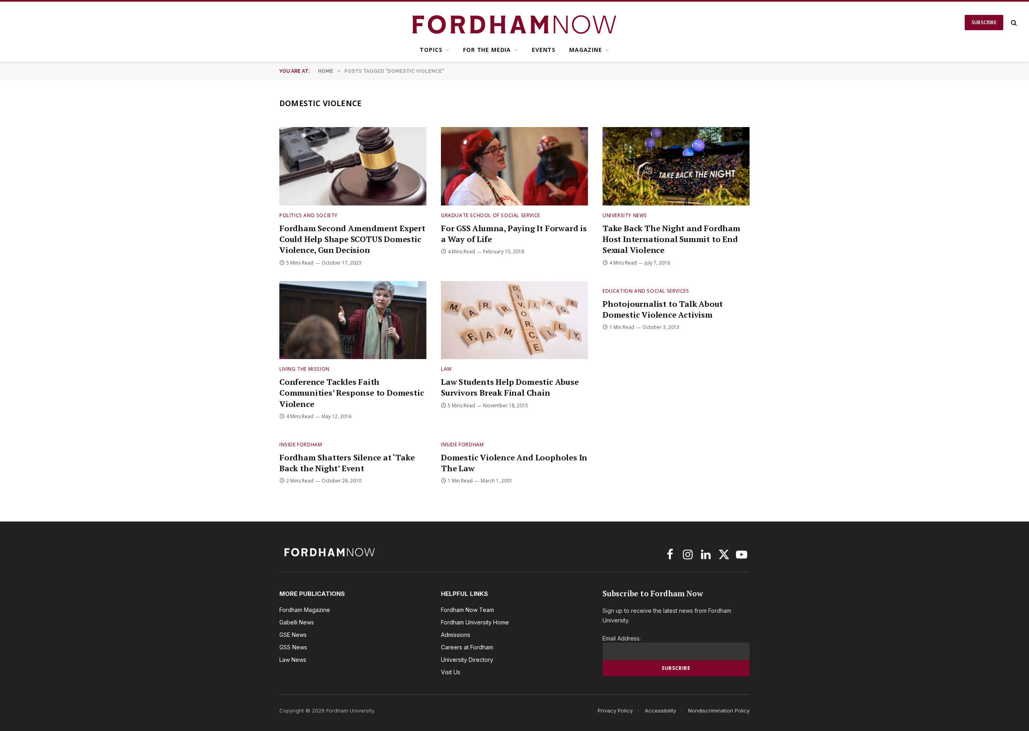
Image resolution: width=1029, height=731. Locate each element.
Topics (431, 49)
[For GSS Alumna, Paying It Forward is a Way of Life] (514, 166)
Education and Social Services (646, 290)
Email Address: (622, 638)
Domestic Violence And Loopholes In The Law (514, 463)
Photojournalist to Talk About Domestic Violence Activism (663, 309)
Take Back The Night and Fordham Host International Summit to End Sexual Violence (671, 239)
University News (625, 215)
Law (446, 369)
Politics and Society (308, 215)
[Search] (1013, 23)
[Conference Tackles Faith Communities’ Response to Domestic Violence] (352, 320)
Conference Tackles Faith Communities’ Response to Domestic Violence (351, 392)
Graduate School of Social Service (490, 215)
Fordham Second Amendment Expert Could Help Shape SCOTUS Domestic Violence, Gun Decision (352, 239)
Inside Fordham (300, 444)
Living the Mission (304, 369)
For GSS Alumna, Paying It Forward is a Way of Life (514, 233)
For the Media (487, 49)
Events (543, 49)
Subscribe (984, 22)
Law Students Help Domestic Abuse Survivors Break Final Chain (510, 387)
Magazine (585, 49)
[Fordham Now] (514, 22)
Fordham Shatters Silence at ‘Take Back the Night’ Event (346, 463)
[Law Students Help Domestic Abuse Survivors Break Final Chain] (514, 320)
